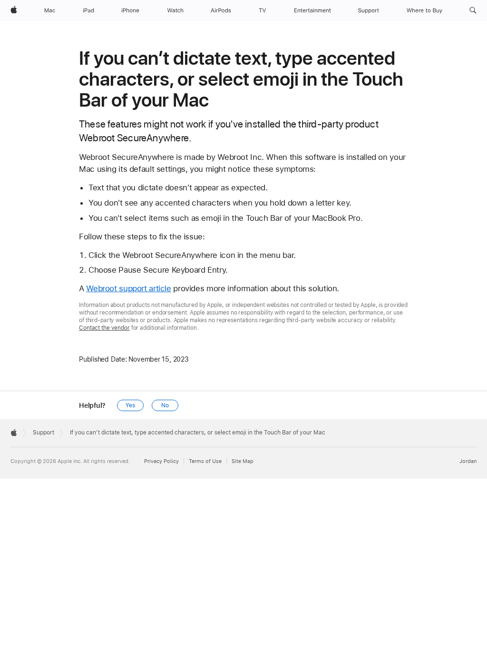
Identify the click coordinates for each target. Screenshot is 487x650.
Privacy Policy (161, 461)
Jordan (468, 461)
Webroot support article (128, 288)
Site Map (242, 461)
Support (43, 432)
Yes (130, 405)
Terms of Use (205, 461)
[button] (473, 10)
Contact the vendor (104, 328)
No (165, 405)
